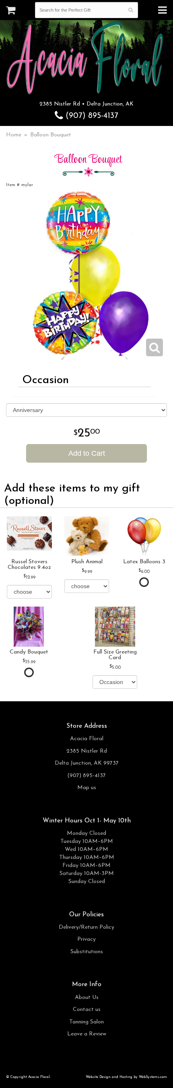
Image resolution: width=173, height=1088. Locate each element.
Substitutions (86, 952)
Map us (86, 788)
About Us (87, 998)
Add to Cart (86, 453)
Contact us (87, 1010)
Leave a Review (86, 1034)
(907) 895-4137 (90, 116)
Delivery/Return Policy (86, 927)
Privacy (86, 939)
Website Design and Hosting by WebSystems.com (126, 1077)
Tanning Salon (86, 1022)
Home (13, 135)
